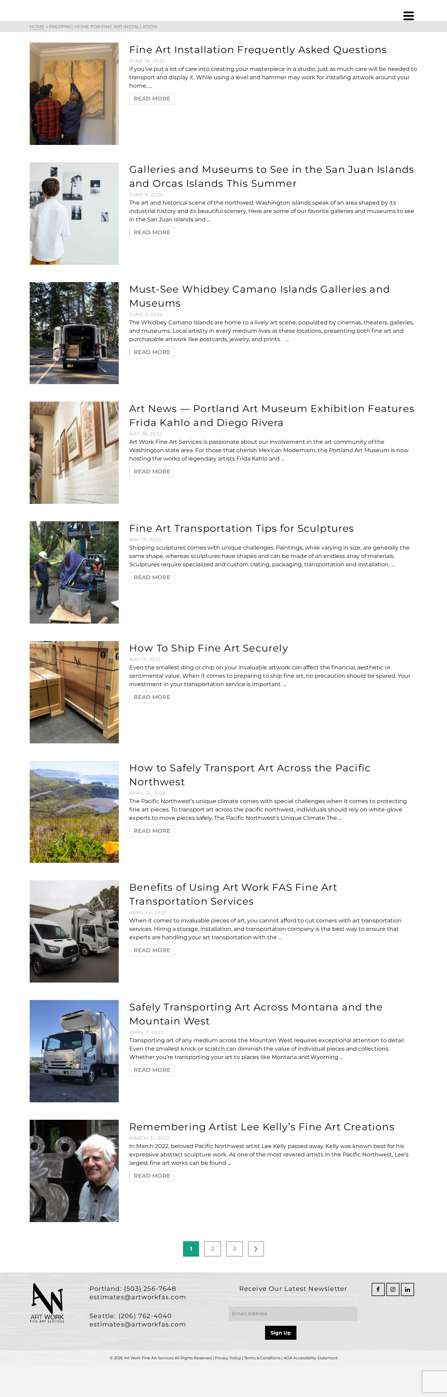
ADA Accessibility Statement (311, 1357)
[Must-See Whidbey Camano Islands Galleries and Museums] (74, 332)
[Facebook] (378, 1289)
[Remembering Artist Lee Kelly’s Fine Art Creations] (74, 1170)
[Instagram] (393, 1289)
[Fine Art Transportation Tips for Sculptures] (74, 572)
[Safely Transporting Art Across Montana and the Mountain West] (74, 1050)
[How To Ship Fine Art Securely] (74, 691)
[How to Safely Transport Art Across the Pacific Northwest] (74, 811)
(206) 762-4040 (145, 1316)
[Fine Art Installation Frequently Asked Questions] (74, 93)
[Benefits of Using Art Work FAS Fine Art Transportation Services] (74, 931)
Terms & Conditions (262, 1357)
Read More (152, 98)
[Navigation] (408, 15)
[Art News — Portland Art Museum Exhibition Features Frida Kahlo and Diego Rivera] (74, 452)
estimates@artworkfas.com (137, 1297)
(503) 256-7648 (150, 1289)
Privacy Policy (228, 1357)
